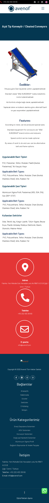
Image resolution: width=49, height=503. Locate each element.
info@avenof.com (15, 476)
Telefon (25, 310)
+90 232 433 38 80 (10, 2)
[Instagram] (38, 2)
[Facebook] (35, 2)
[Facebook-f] (16, 377)
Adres (25, 280)
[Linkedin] (42, 2)
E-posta (24, 342)
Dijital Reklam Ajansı (24, 498)
